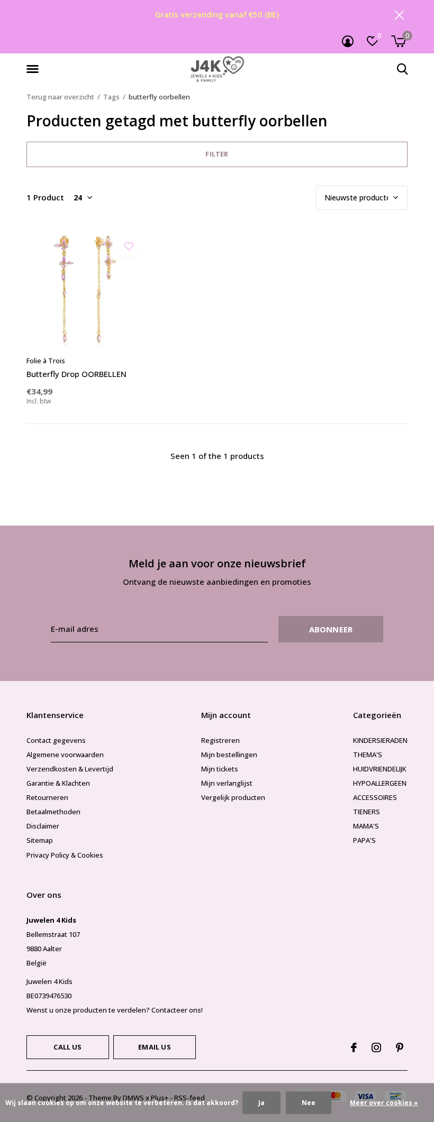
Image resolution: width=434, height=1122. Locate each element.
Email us (154, 1047)
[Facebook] (354, 1047)
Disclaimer (42, 826)
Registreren (220, 740)
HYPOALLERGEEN (379, 783)
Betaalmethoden (53, 811)
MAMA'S (366, 826)
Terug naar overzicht (60, 97)
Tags (111, 97)
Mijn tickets (219, 769)
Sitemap (39, 840)
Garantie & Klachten (58, 783)
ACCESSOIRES (375, 797)
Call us (67, 1047)
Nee (308, 1102)
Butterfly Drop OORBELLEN (76, 374)
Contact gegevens (56, 740)
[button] (34, 69)
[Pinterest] (399, 1047)
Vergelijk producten (233, 797)
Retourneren (47, 797)
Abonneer (331, 629)
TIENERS (366, 811)
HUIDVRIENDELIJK (379, 769)
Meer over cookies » (384, 1102)
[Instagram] (376, 1047)
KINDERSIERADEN (380, 740)
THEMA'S (367, 754)
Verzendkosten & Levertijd (69, 769)
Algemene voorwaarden (65, 754)
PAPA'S (364, 840)
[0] (398, 41)
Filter (216, 154)
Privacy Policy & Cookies (64, 855)
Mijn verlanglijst (226, 783)
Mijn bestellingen (229, 754)
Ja (261, 1102)
